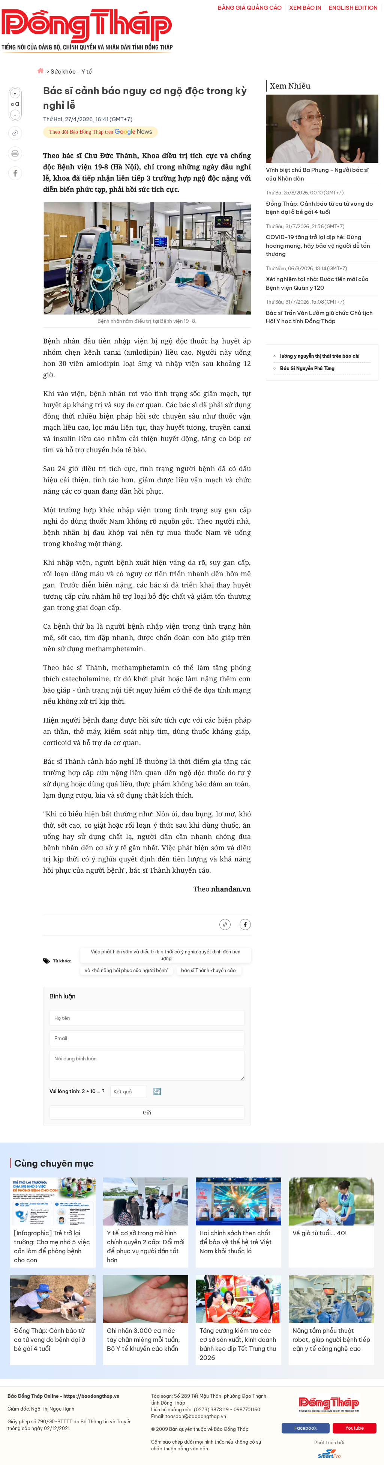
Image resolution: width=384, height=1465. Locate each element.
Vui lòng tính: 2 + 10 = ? (77, 1091)
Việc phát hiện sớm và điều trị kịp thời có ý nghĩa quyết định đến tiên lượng (165, 955)
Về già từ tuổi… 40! (319, 1233)
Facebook (305, 1428)
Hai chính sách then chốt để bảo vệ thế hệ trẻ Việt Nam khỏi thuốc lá (236, 1242)
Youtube (354, 1428)
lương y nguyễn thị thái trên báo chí (320, 356)
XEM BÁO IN (305, 7)
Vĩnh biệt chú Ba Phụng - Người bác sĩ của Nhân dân (317, 174)
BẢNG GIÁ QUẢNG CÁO (250, 7)
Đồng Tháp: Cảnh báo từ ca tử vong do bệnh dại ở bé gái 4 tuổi (319, 208)
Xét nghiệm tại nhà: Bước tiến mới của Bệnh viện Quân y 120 (317, 283)
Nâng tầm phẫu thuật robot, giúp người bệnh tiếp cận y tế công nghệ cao (331, 1339)
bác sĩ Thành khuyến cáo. (209, 970)
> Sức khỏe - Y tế (69, 71)
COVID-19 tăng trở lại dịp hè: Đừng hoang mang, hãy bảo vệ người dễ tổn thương (318, 245)
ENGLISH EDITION (353, 7)
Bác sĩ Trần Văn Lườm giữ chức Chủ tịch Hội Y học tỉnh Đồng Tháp (319, 317)
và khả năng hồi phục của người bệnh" (126, 970)
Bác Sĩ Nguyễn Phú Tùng (307, 368)
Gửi (147, 1113)
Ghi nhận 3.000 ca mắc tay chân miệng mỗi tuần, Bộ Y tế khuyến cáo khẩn (143, 1339)
